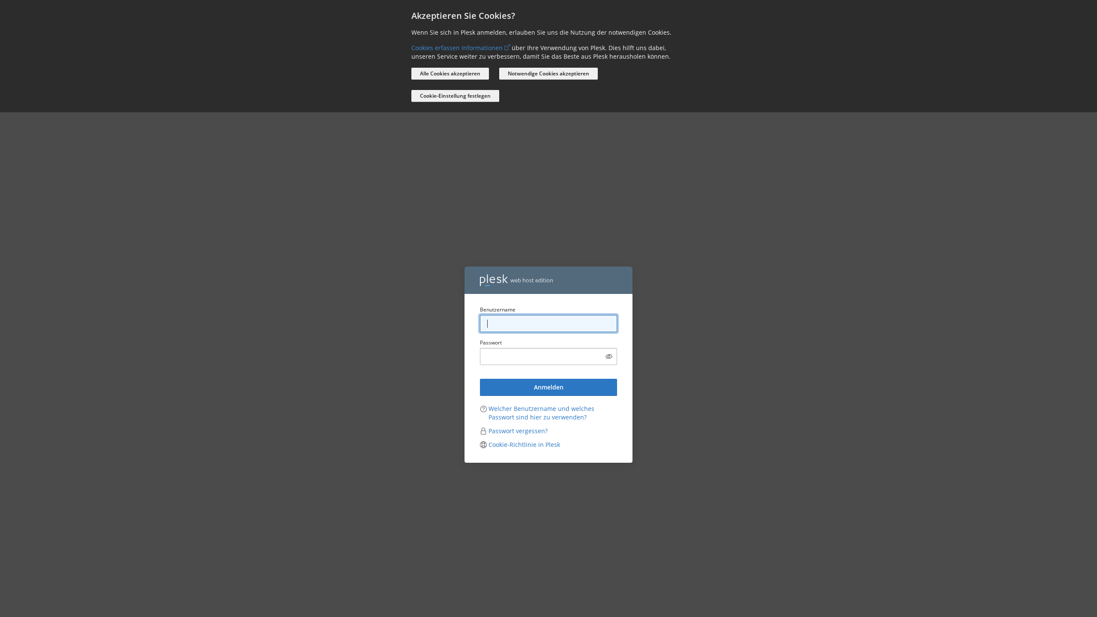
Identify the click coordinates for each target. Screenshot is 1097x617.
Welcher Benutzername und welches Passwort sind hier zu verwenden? (541, 412)
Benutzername (498, 309)
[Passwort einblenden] (609, 356)
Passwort (491, 342)
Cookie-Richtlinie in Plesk (524, 444)
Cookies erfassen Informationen (457, 48)
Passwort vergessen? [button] (518, 431)
